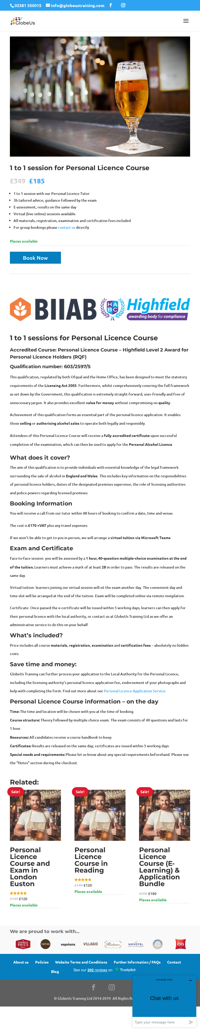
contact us (66, 227)
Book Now (35, 257)
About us (21, 962)
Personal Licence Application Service (134, 690)
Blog (55, 971)
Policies (42, 962)
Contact (174, 962)
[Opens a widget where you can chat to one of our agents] (164, 1001)
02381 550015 (28, 5)
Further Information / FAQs (137, 962)
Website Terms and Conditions (81, 962)
